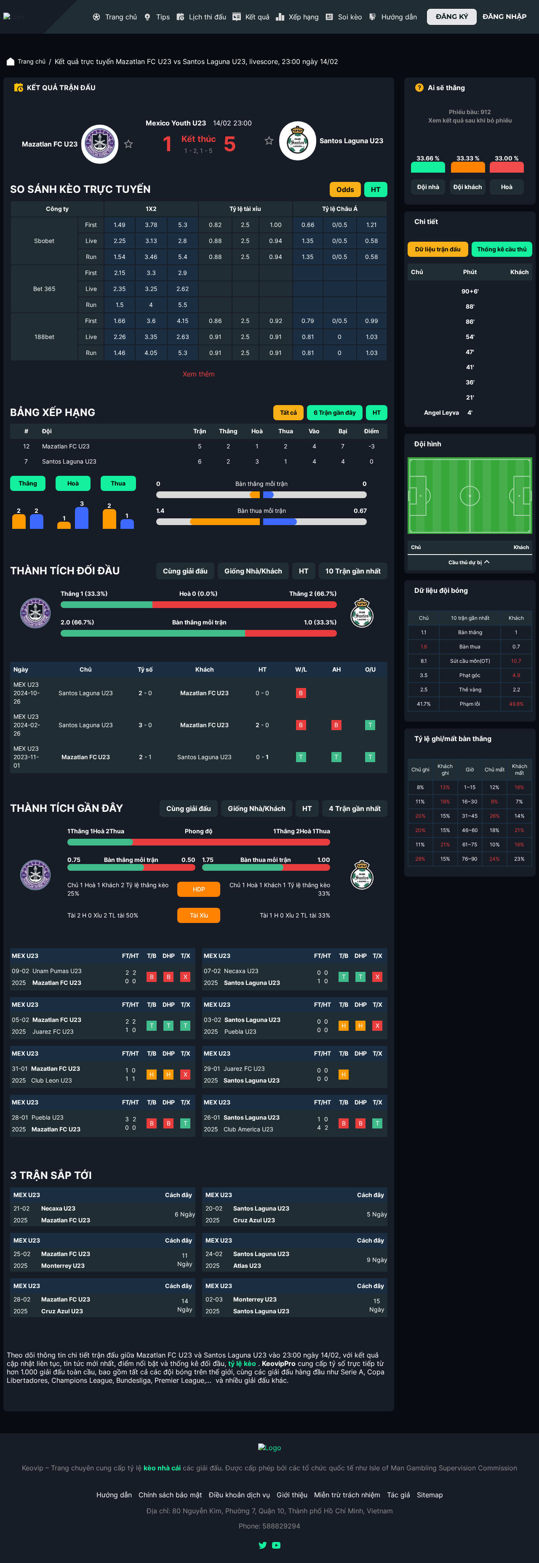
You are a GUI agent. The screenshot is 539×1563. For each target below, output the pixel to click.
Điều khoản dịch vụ (239, 1495)
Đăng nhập (505, 17)
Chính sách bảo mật (170, 1495)
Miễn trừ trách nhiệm (347, 1495)
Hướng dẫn (114, 1495)
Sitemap (430, 1495)
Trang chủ (31, 61)
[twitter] (263, 1546)
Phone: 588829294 (269, 1526)
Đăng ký (452, 17)
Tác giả (398, 1495)
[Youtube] (276, 1546)
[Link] (28, 17)
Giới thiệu (292, 1495)
